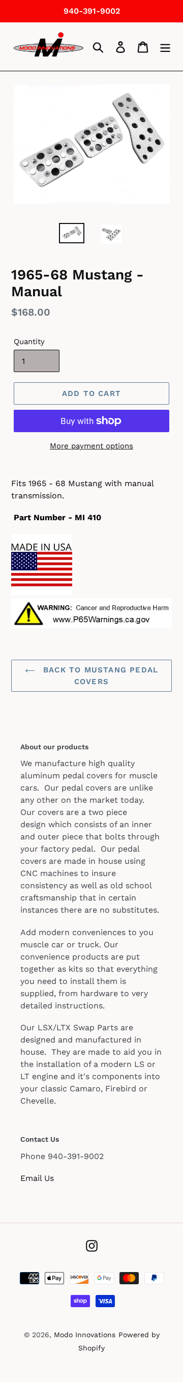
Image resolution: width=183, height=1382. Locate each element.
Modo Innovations (84, 1335)
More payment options (91, 445)
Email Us (37, 1178)
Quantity (29, 341)
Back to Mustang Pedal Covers (99, 675)
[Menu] (165, 47)
